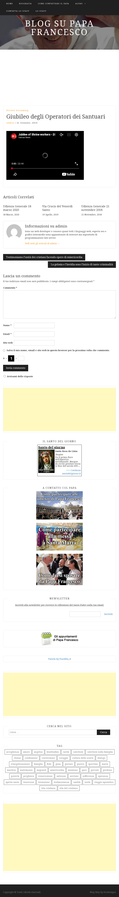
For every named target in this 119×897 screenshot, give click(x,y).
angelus (38, 752)
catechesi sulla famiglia (100, 752)
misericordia (57, 770)
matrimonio (26, 770)
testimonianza (61, 782)
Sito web (8, 343)
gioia (58, 764)
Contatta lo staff (17, 11)
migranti (41, 770)
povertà (15, 776)
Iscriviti (108, 614)
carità (66, 752)
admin (10, 123)
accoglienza (12, 752)
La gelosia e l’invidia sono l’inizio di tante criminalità (82, 264)
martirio (11, 770)
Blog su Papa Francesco (59, 28)
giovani (69, 764)
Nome (7, 325)
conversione (48, 758)
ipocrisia (93, 764)
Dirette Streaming (17, 110)
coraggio (63, 758)
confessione (31, 758)
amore (26, 752)
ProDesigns (110, 892)
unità (87, 782)
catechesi (78, 752)
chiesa (17, 758)
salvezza (61, 776)
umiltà (76, 782)
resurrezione (45, 776)
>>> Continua (73, 470)
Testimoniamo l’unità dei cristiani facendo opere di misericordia (44, 257)
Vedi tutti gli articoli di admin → (42, 243)
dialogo (101, 758)
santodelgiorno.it (71, 473)
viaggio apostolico (104, 782)
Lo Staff (41, 11)
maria (105, 764)
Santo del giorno (51, 447)
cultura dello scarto (82, 758)
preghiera (28, 776)
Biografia (25, 4)
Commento (10, 288)
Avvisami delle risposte (20, 376)
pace (84, 770)
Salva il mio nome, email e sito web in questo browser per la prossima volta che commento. (58, 350)
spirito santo (12, 782)
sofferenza (88, 776)
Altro (79, 4)
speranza (103, 776)
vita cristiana (48, 788)
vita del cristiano (69, 788)
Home (9, 4)
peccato (95, 770)
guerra (80, 764)
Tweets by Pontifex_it (59, 659)
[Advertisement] (59, 76)
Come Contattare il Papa (53, 4)
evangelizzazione (20, 764)
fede (49, 764)
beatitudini (53, 752)
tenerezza (28, 782)
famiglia (38, 764)
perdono (107, 770)
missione (73, 770)
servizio (74, 776)
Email (7, 334)
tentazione (44, 782)
